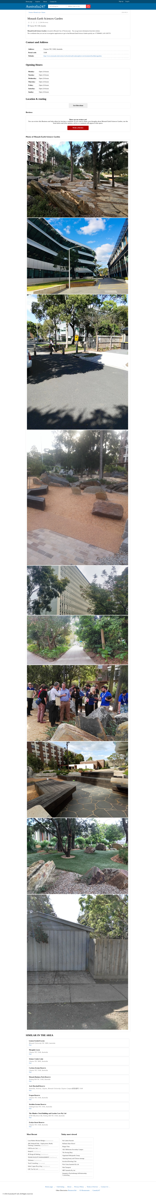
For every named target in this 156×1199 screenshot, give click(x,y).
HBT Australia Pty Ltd (68, 1170)
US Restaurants (84, 1190)
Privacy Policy (79, 1187)
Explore (37, 1)
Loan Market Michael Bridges (40, 1140)
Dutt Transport (66, 1167)
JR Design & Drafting (38, 1154)
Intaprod (34, 1151)
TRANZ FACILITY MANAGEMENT (42, 1157)
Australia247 (35, 6)
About (45, 1)
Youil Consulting (36, 1163)
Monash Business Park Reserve (40, 1077)
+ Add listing (60, 1187)
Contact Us (53, 1)
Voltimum (34, 1160)
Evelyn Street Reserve (36, 1122)
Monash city (37, 12)
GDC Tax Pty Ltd (36, 1169)
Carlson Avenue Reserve (37, 1068)
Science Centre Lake (36, 1059)
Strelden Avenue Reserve (37, 1104)
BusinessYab (72, 1190)
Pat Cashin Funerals (68, 1140)
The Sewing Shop (67, 1152)
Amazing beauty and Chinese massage (73, 1158)
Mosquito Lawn (34, 1050)
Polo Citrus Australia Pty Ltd (70, 1164)
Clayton (43, 12)
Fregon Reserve (34, 1095)
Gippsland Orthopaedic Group (71, 1155)
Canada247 (96, 1190)
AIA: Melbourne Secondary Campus (72, 1149)
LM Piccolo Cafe (34, 1148)
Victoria (30, 12)
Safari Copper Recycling (39, 1166)
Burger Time (66, 1146)
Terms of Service (92, 1187)
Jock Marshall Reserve (37, 1086)
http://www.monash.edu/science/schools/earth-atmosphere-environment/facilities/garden (73, 56)
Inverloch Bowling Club (69, 1161)
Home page (29, 1)
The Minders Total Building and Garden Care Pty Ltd (47, 1113)
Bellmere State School (68, 1143)
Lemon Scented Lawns (37, 1041)
